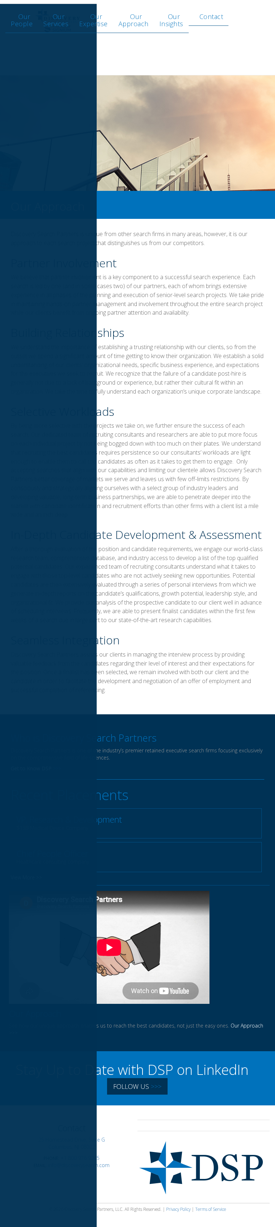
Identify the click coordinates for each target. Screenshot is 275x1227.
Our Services (55, 20)
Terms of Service (210, 1209)
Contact (211, 16)
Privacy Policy (178, 1209)
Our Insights (171, 20)
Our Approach (134, 20)
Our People (22, 20)
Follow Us (137, 1086)
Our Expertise (93, 20)
